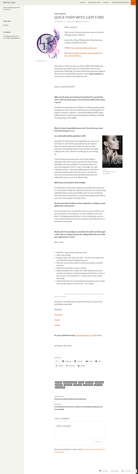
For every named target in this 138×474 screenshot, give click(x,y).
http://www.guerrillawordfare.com (84, 48)
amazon (58, 382)
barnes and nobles (70, 382)
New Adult (77, 385)
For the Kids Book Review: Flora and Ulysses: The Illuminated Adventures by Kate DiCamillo (78, 406)
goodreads (99, 382)
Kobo (79, 56)
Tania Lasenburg (60, 14)
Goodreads (58, 315)
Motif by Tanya (9, 3)
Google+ (57, 325)
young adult (60, 387)
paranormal (88, 385)
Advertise (106, 2)
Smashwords (97, 53)
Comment (98, 442)
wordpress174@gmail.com (84, 335)
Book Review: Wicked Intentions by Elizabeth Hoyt (70, 398)
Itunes (89, 53)
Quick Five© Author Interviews (120, 2)
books (81, 382)
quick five (98, 385)
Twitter (57, 320)
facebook (89, 382)
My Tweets (5, 25)
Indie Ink (59, 385)
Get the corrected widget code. (13, 38)
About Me (82, 2)
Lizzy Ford (68, 385)
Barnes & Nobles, (81, 53)
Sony (66, 56)
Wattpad (72, 56)
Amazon (71, 53)
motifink (72, 21)
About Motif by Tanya (94, 2)
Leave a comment (83, 21)
